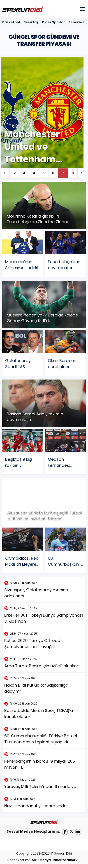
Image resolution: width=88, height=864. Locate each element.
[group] (41, 117)
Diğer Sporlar (53, 22)
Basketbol (11, 22)
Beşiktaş (30, 22)
